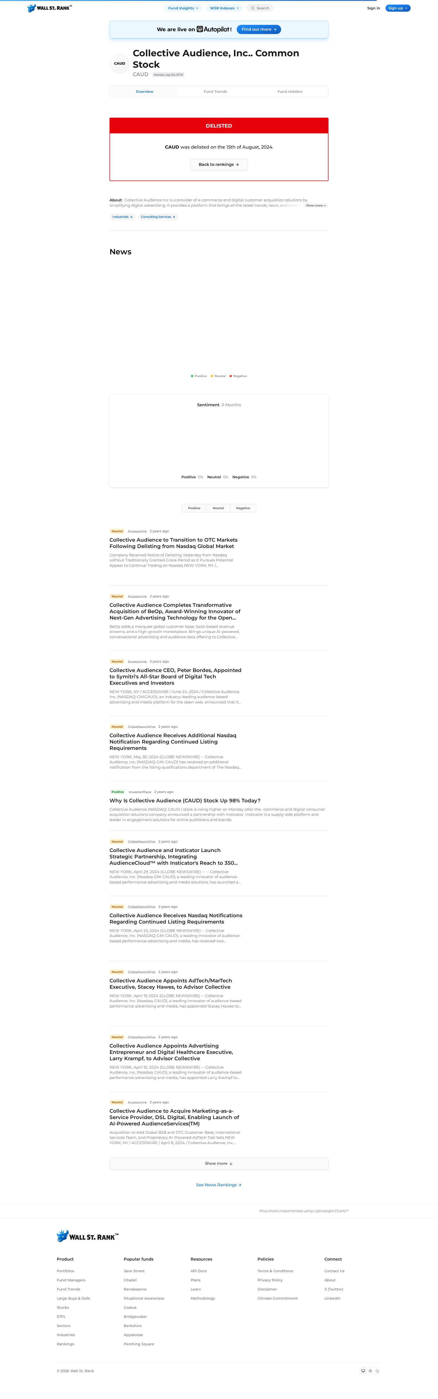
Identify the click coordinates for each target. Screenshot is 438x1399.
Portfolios (65, 1271)
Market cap (168, 75)
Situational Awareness (144, 1298)
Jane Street (134, 1271)
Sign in (373, 8)
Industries (66, 1335)
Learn (196, 1289)
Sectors (63, 1325)
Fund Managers (71, 1280)
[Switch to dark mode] (377, 1370)
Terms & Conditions (275, 1271)
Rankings (65, 1344)
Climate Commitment (278, 1298)
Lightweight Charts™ (331, 1211)
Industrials (121, 217)
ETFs (61, 1316)
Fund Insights (181, 8)
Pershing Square (139, 1344)
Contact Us (334, 1271)
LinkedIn (332, 1298)
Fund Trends (215, 91)
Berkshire (133, 1325)
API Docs (199, 1271)
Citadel (130, 1280)
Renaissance (135, 1289)
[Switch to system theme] (363, 1370)
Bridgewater (135, 1316)
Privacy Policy (270, 1280)
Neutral (218, 508)
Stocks (63, 1307)
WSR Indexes (222, 8)
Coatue (130, 1307)
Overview (144, 91)
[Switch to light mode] (370, 1370)
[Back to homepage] (49, 8)
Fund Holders (290, 91)
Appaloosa (133, 1335)
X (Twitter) (333, 1289)
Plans (195, 1280)
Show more (314, 205)
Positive (194, 508)
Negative (243, 508)
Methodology (203, 1298)
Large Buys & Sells (73, 1298)
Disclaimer (267, 1289)
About (330, 1280)
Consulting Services (156, 217)
